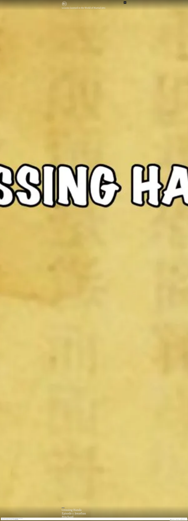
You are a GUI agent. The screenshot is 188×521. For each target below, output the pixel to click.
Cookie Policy (16, 519)
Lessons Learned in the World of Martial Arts (83, 7)
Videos (63, 507)
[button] (125, 2)
